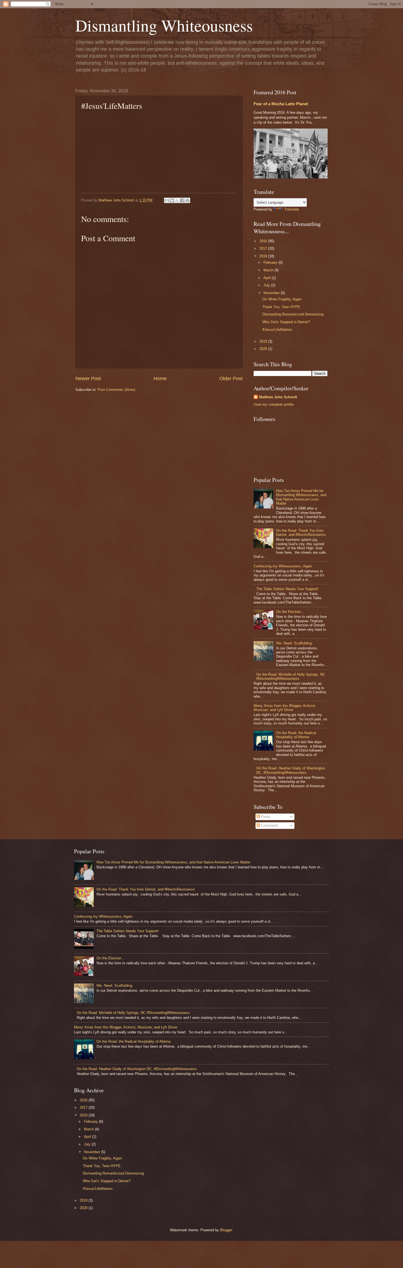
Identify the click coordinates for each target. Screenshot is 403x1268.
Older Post (231, 378)
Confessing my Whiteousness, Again (283, 566)
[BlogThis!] (172, 200)
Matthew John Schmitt (278, 397)
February (271, 262)
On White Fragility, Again (282, 299)
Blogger (226, 1230)
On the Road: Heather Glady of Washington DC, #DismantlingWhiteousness (290, 770)
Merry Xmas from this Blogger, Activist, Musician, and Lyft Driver (285, 708)
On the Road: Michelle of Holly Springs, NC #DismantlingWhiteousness (290, 676)
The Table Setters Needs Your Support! (287, 589)
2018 (263, 256)
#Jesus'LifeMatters (277, 330)
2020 (263, 349)
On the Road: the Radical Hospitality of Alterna (296, 735)
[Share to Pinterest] (187, 200)
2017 (263, 248)
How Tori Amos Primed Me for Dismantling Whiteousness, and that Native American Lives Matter (301, 497)
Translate (291, 209)
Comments (269, 825)
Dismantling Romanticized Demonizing (292, 314)
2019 (263, 341)
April (267, 278)
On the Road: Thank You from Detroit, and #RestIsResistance (301, 532)
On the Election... (290, 612)
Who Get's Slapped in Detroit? (286, 322)
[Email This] (166, 200)
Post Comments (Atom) (116, 390)
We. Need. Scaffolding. (294, 643)
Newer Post (88, 378)
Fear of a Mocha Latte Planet (281, 103)
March (268, 270)
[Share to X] (177, 200)
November (272, 293)
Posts (265, 817)
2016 (263, 241)
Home (160, 378)
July (267, 285)
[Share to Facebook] (182, 200)
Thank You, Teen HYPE (281, 307)
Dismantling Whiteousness (164, 25)
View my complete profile (274, 404)
